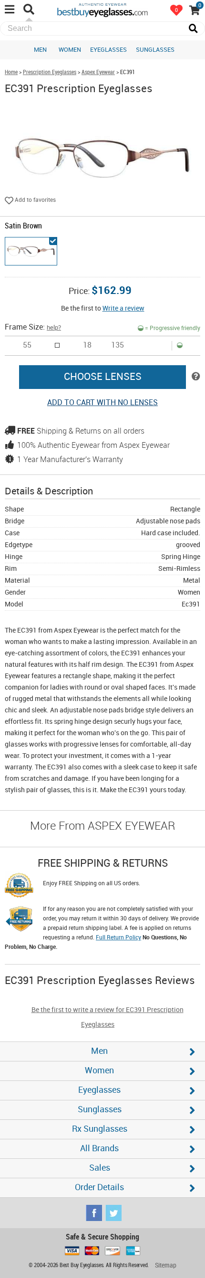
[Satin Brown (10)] (31, 251)
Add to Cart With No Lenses (102, 403)
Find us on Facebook (94, 1213)
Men (40, 50)
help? (54, 327)
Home (11, 72)
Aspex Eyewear (98, 72)
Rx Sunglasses (99, 1129)
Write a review (123, 308)
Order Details (99, 1187)
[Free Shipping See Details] (19, 886)
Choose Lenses (103, 377)
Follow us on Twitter (113, 1213)
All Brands (99, 1148)
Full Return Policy (118, 938)
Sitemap (165, 1265)
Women (70, 50)
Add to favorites (34, 200)
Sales (99, 1168)
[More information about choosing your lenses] (196, 377)
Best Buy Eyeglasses (102, 9)
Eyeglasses (108, 50)
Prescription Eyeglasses (49, 72)
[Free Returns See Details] (19, 920)
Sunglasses (155, 50)
